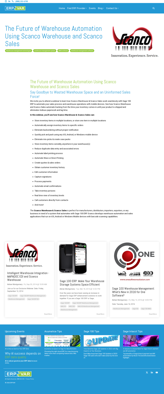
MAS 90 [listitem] (63, 306)
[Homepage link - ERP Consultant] (18, 375)
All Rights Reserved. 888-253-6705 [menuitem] (14, 379)
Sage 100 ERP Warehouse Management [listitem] (32, 296)
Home (62, 8)
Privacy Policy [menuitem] (30, 379)
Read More (48, 314)
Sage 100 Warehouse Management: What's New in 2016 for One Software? (133, 292)
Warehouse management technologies (18, 50)
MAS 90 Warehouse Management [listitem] (88, 306)
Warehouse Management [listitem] (16, 299)
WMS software (63, 50)
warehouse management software (82, 50)
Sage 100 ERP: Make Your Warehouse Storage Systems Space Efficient (82, 282)
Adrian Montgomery (15, 284)
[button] (147, 372)
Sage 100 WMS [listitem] (146, 309)
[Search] (153, 8)
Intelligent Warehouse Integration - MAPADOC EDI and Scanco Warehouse (28, 276)
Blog (100, 8)
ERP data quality (15, 357)
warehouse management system (44, 50)
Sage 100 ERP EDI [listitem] (33, 299)
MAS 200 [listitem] (72, 306)
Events (92, 8)
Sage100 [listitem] (135, 309)
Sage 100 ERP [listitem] (12, 296)
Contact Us (111, 8)
